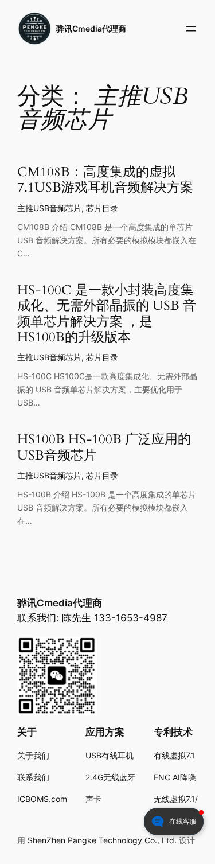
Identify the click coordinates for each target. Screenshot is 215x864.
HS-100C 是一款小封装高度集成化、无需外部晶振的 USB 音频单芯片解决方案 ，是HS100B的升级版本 (106, 314)
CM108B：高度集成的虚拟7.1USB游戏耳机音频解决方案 (105, 180)
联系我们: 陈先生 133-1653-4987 (92, 618)
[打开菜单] (191, 29)
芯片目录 (102, 208)
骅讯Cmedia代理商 (91, 28)
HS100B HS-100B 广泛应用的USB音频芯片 (104, 447)
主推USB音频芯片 (49, 208)
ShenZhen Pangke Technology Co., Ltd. (102, 840)
